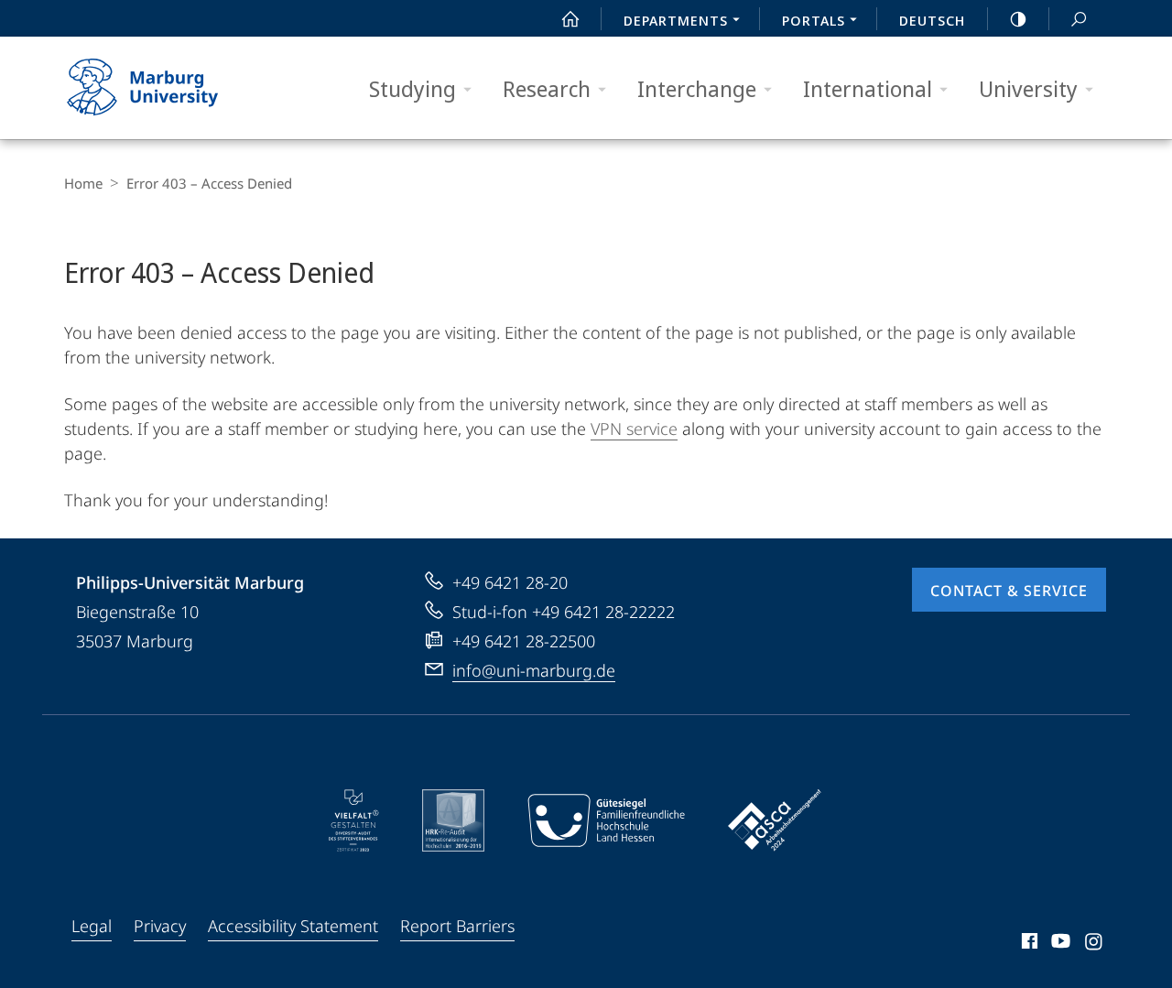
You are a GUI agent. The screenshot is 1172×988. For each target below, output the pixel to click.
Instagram (1094, 944)
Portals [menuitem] (813, 20)
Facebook (1027, 944)
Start (570, 18)
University (1028, 88)
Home (83, 183)
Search (1078, 18)
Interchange (696, 88)
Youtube (1058, 944)
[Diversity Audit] (354, 820)
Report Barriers (457, 926)
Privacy (160, 926)
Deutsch (932, 20)
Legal (91, 926)
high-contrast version (1018, 18)
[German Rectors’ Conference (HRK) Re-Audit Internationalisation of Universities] (453, 820)
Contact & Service (1009, 591)
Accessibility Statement (293, 926)
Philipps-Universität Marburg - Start (178, 87)
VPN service (634, 429)
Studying (412, 88)
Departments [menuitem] (676, 20)
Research (547, 88)
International (867, 88)
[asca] (774, 820)
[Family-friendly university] (606, 820)
